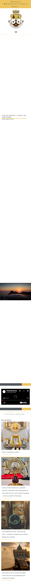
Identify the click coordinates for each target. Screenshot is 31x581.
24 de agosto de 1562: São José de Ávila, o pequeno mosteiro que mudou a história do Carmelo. (15, 534)
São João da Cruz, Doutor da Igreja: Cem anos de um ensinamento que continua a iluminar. (14, 575)
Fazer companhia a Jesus (10, 452)
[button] (16, 32)
